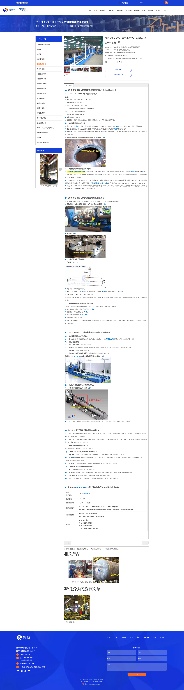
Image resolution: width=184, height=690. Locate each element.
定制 (138, 637)
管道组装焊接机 (42, 132)
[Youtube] (28, 671)
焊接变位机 (41, 108)
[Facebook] (26, 3)
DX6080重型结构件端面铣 (49, 186)
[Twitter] (17, 3)
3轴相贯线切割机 (96, 549)
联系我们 (163, 637)
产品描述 (69, 85)
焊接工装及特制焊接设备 (45, 128)
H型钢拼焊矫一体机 (44, 44)
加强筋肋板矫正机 (43, 142)
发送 (136, 674)
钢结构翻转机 (41, 93)
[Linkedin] (23, 3)
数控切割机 (41, 98)
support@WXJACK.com (27, 663)
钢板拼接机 (41, 59)
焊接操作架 (41, 113)
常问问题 (146, 637)
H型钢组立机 (41, 79)
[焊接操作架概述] (77, 607)
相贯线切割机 (41, 64)
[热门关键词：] (166, 2)
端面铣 (39, 49)
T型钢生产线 (41, 118)
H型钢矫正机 (41, 88)
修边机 (39, 137)
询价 (116, 70)
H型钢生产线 (41, 74)
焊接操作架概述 (70, 622)
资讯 (154, 637)
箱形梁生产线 (41, 123)
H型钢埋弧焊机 (42, 83)
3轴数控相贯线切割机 (111, 549)
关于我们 (123, 637)
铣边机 (39, 54)
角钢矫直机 (41, 69)
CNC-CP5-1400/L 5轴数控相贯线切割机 (80, 582)
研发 (131, 637)
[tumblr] (20, 3)
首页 (108, 637)
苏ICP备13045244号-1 (96, 681)
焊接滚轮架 (41, 103)
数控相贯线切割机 (82, 549)
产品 (115, 637)
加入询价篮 (117, 75)
